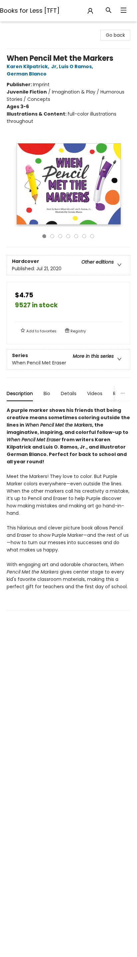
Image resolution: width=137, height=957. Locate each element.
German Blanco (27, 73)
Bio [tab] (47, 393)
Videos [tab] (94, 393)
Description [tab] (20, 393)
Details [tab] (68, 393)
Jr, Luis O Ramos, (72, 66)
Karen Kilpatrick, (28, 66)
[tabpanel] (68, 509)
